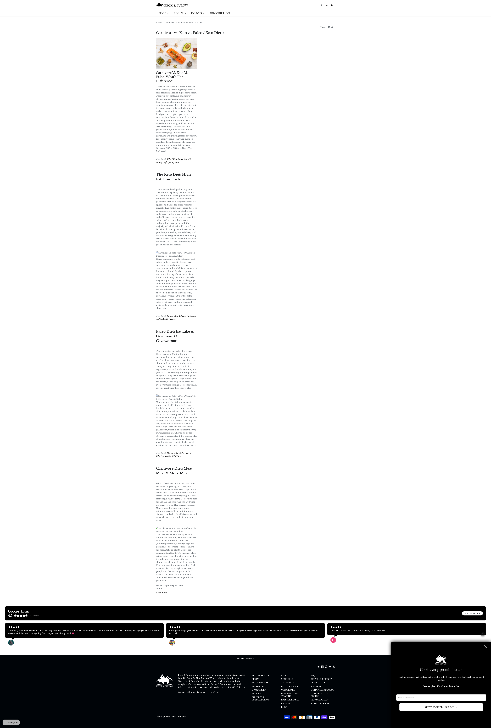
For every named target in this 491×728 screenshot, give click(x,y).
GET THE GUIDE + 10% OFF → (441, 707)
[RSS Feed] (223, 33)
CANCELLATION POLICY (319, 694)
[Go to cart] (332, 5)
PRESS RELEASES (290, 700)
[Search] (321, 5)
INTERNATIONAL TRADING (290, 694)
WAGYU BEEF (259, 690)
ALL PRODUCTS (260, 675)
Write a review (472, 613)
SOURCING (287, 679)
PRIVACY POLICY (320, 700)
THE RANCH (287, 682)
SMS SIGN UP (318, 686)
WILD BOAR (258, 686)
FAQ (313, 675)
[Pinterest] (334, 666)
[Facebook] (322, 666)
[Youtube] (330, 666)
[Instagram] (326, 666)
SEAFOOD (257, 693)
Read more (161, 593)
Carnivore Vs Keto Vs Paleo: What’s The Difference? (172, 77)
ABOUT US (287, 675)
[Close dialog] (486, 646)
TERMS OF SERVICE (321, 703)
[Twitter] (318, 666)
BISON (255, 679)
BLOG (284, 707)
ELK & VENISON (260, 682)
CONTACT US (318, 682)
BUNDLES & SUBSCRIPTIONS (261, 698)
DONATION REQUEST (322, 690)
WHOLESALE (288, 690)
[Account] (326, 5)
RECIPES (285, 703)
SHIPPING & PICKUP (321, 679)
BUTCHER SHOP (289, 686)
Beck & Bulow (179, 716)
